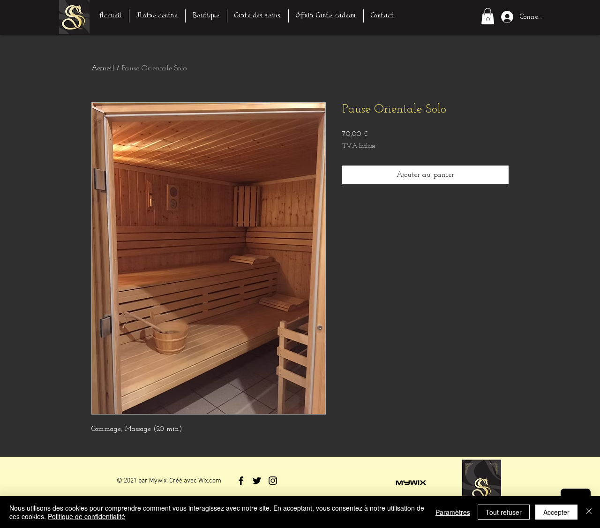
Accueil (102, 68)
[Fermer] (588, 512)
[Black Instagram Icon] (272, 480)
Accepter (556, 512)
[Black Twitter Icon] (256, 480)
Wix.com (209, 481)
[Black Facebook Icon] (241, 480)
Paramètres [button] (452, 512)
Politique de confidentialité (86, 516)
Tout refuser (504, 512)
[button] (488, 16)
